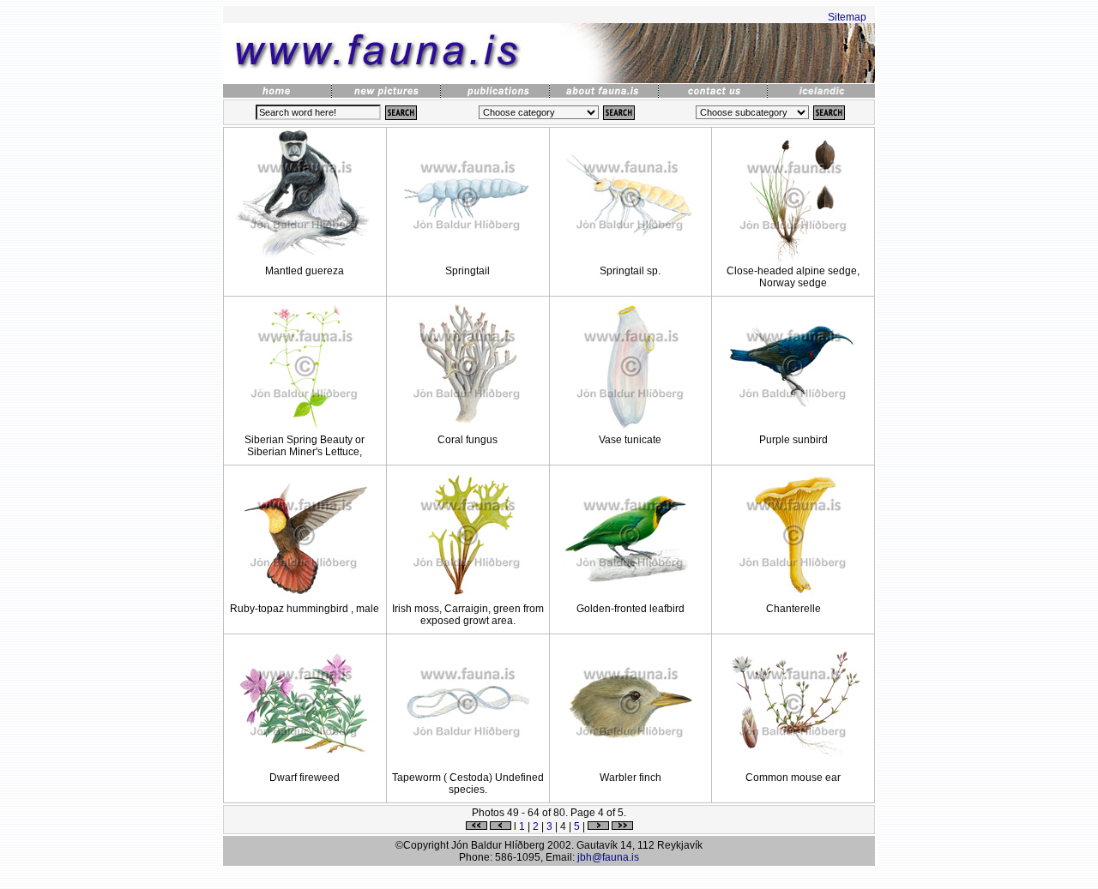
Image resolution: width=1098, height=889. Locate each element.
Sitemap (847, 17)
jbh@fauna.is (608, 857)
